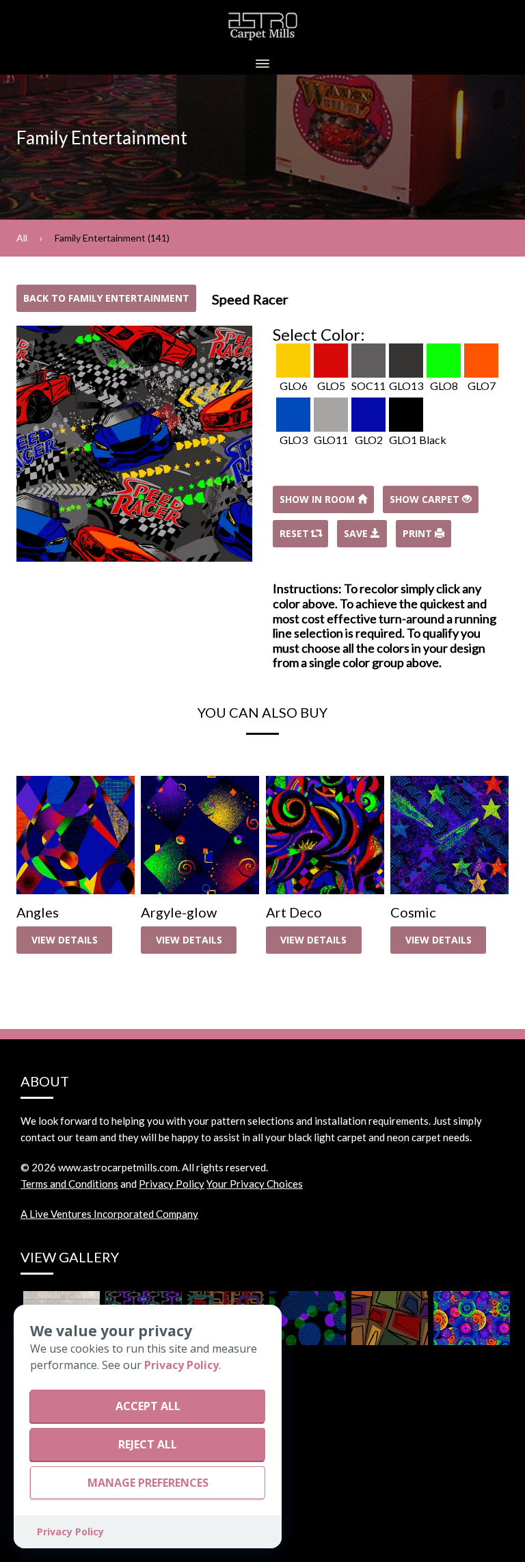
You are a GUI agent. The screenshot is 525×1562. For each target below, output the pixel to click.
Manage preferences (148, 1482)
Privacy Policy (171, 1183)
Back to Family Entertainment (106, 297)
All (21, 238)
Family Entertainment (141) (112, 238)
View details (64, 939)
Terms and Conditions (69, 1183)
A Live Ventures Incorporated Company (109, 1214)
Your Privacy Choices (254, 1183)
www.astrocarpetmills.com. (119, 1167)
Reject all (147, 1444)
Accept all (148, 1406)
